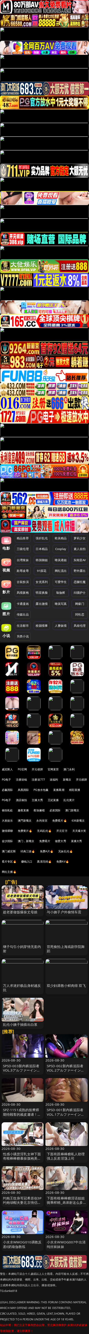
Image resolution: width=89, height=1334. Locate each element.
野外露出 (80, 571)
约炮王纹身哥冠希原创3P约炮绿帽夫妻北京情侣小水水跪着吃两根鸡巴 (22, 1202)
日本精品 (42, 549)
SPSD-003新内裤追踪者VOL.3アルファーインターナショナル (21, 1070)
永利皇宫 (41, 820)
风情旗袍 (23, 593)
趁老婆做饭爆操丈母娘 (20, 912)
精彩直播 (74, 790)
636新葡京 (78, 820)
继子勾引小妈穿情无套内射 (22, 948)
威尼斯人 (7, 769)
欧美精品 (61, 538)
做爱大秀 (60, 841)
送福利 (54, 780)
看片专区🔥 (9, 861)
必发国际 (55, 810)
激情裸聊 (7, 831)
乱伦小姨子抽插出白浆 (20, 1024)
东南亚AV (79, 560)
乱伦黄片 (69, 800)
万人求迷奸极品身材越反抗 (22, 987)
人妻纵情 (61, 626)
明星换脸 (42, 593)
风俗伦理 (80, 626)
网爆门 (79, 604)
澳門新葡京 (25, 820)
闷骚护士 (80, 593)
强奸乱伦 (42, 538)
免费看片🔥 (59, 820)
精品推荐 (23, 538)
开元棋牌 (37, 769)
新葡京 (67, 780)
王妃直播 (53, 800)
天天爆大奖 (79, 831)
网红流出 (61, 571)
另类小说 (23, 636)
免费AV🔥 (62, 861)
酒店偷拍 (21, 800)
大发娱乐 (7, 820)
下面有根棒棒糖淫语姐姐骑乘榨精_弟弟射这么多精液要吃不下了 (66, 1202)
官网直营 (53, 769)
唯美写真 (61, 604)
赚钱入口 (26, 861)
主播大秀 (37, 800)
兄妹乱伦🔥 (65, 851)
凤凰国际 (23, 790)
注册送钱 (21, 780)
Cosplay (60, 549)
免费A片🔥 (47, 851)
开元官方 (62, 831)
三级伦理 (23, 549)
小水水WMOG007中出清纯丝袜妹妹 (66, 1244)
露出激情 (42, 604)
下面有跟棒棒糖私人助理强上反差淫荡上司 (66, 1156)
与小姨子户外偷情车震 (64, 912)
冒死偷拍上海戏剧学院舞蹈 (66, 948)
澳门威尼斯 (9, 851)
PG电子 (6, 780)
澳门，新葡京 (26, 841)
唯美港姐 (61, 560)
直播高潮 (58, 790)
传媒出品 (23, 614)
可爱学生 (61, 582)
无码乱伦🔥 (44, 831)
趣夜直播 (23, 810)
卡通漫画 (23, 604)
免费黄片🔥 (25, 831)
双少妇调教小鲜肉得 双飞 (66, 985)
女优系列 (42, 582)
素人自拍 (80, 549)
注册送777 (38, 780)
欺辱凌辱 (23, 571)
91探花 (41, 571)
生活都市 (23, 626)
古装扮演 (23, 582)
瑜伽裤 (60, 593)
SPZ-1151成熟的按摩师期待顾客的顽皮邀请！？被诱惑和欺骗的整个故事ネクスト (22, 1116)
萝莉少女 (80, 538)
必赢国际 (7, 790)
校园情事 (42, 626)
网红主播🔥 (9, 872)
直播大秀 (76, 841)
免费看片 (44, 841)
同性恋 (79, 614)
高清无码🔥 (44, 861)
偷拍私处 (7, 810)
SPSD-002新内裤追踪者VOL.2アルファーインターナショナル (65, 1070)
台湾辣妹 (23, 560)
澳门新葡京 (72, 810)
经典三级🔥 (28, 851)
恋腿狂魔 (80, 582)
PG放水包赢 (41, 790)
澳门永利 (69, 769)
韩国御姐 (42, 560)
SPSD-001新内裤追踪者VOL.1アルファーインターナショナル (65, 1114)
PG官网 (22, 769)
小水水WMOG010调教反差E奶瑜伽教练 (22, 1244)
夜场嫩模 (39, 810)
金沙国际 (7, 841)
